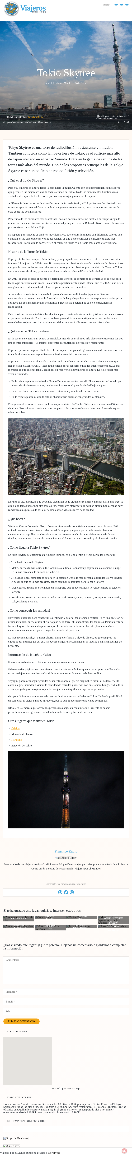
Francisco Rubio (35, 117)
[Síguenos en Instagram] (127, 4)
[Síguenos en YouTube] (121, 4)
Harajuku (16, 739)
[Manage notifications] (124, 1150)
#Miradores (30, 122)
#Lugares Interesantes (13, 122)
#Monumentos (44, 122)
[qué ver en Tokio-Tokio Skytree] (66, 827)
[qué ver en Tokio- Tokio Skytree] (66, 494)
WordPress (54, 1152)
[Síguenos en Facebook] (116, 4)
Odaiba (15, 728)
